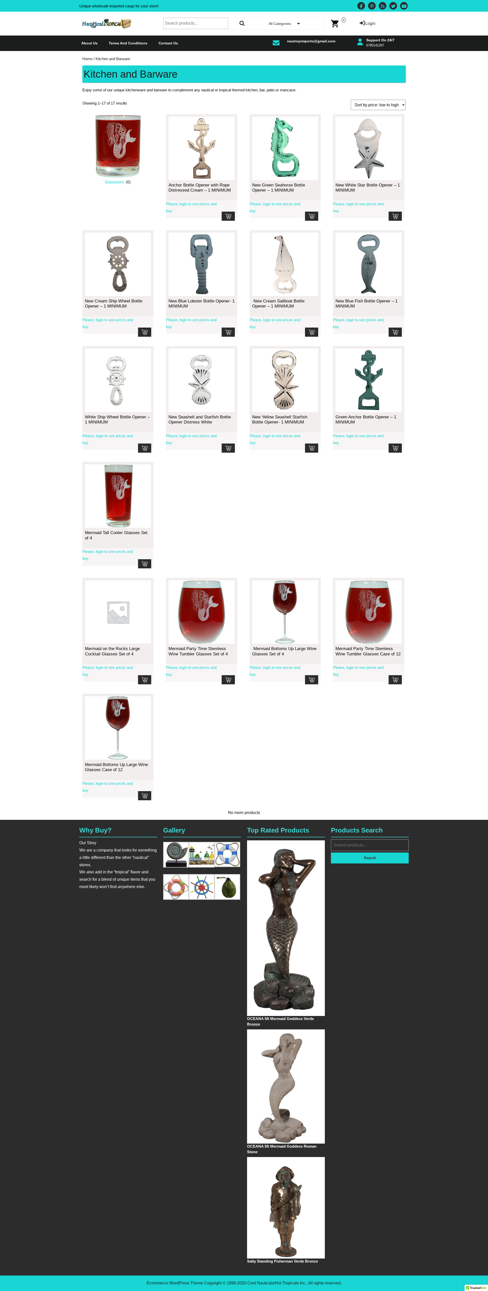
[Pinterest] (372, 6)
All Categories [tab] (280, 24)
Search (242, 23)
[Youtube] (404, 6)
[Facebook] (361, 6)
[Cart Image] (335, 23)
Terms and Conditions (128, 43)
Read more (228, 216)
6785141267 (375, 45)
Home (87, 59)
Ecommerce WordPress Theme (175, 1283)
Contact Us (168, 43)
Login (370, 23)
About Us (89, 43)
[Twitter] (393, 6)
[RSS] (382, 6)
